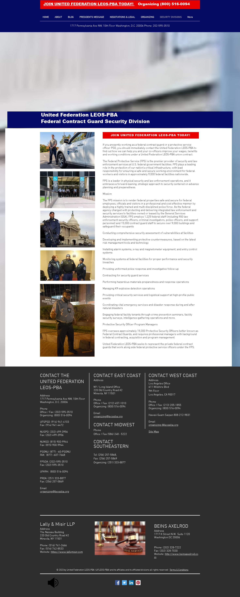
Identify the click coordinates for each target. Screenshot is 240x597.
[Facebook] (117, 582)
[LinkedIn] (131, 582)
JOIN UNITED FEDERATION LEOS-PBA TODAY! (89, 4)
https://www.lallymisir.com (67, 552)
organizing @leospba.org (163, 425)
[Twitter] (124, 582)
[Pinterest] (138, 582)
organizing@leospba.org (54, 491)
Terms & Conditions (179, 570)
